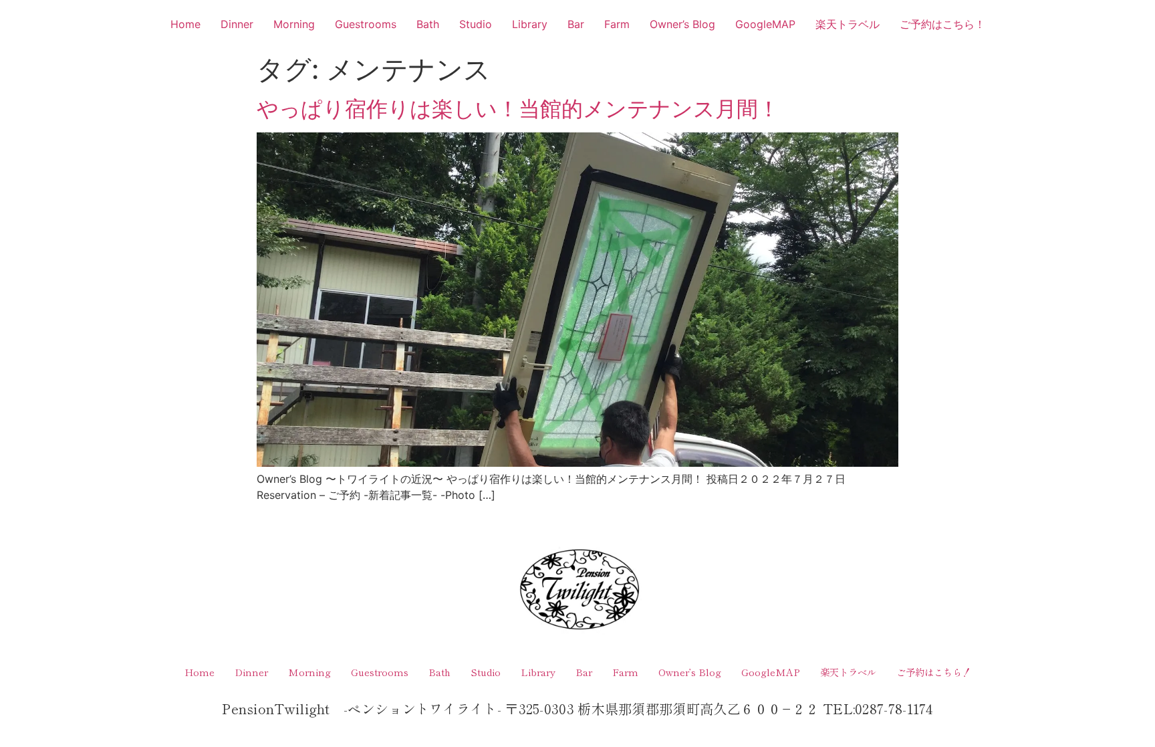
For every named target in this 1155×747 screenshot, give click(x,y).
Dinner (237, 24)
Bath (427, 24)
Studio (475, 24)
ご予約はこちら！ (942, 24)
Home (185, 24)
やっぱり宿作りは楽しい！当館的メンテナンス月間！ (518, 109)
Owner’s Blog (682, 24)
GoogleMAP (765, 24)
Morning (294, 24)
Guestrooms (365, 24)
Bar (575, 24)
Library (529, 24)
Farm (617, 24)
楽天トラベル (847, 24)
